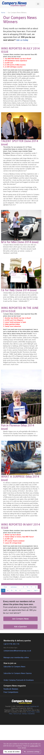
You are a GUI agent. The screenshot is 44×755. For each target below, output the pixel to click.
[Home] (14, 3)
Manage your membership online (16, 657)
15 (11, 590)
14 (7, 590)
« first (4, 587)
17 (20, 590)
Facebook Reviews (11, 689)
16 (16, 590)
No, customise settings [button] (32, 751)
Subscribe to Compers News (14, 666)
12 (35, 587)
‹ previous (13, 587)
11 (31, 587)
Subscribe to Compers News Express (18, 673)
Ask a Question (20, 627)
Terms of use (17, 713)
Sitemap (24, 713)
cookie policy (34, 746)
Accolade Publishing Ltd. (31, 706)
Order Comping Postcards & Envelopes (19, 680)
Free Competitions (11, 692)
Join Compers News (20, 619)
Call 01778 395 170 (11, 644)
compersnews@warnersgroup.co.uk (17, 650)
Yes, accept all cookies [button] (12, 751)
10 (27, 587)
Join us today (22, 40)
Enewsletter (31, 713)
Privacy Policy (31, 711)
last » (36, 590)
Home (3, 12)
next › (29, 590)
